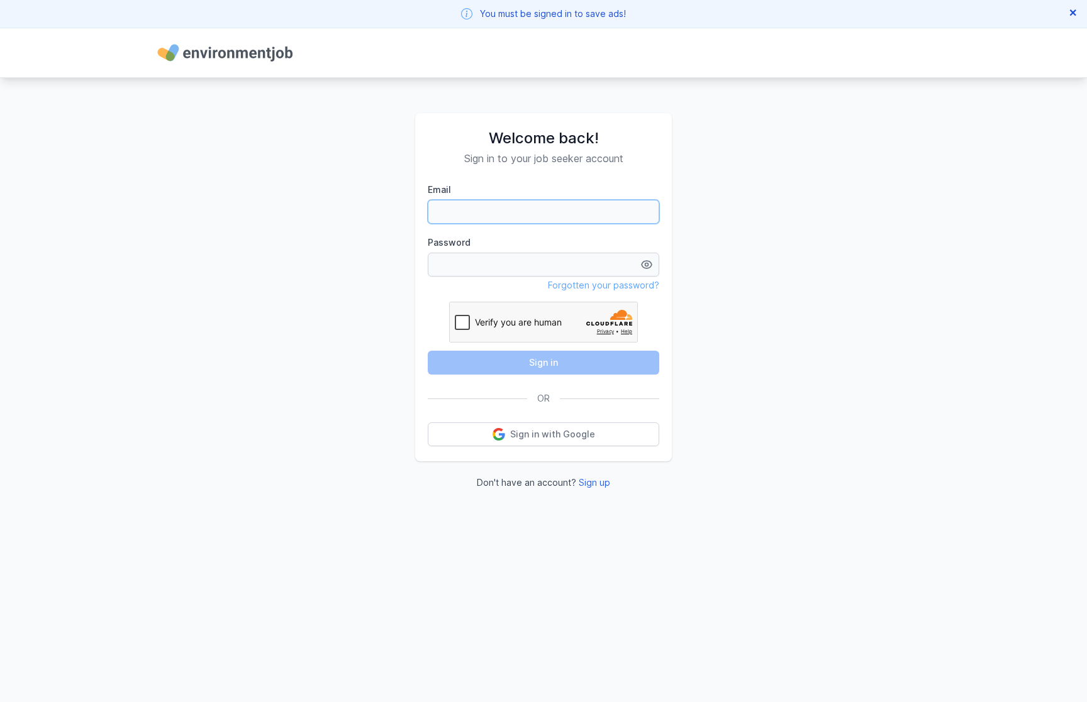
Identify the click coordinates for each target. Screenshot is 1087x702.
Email (439, 189)
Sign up (594, 482)
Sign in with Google (552, 434)
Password (449, 242)
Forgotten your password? (603, 285)
